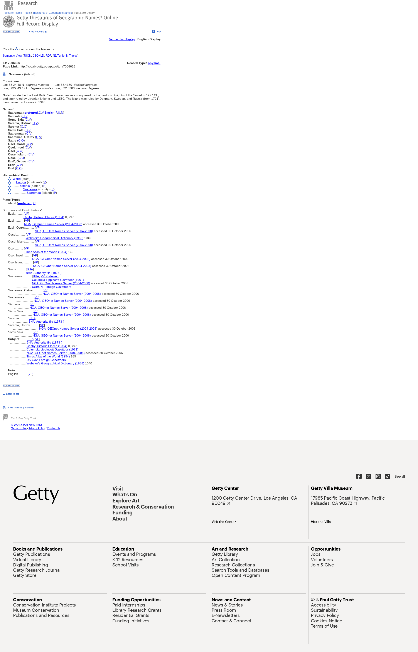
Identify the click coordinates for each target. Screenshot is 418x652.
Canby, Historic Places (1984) (44, 217)
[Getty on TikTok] (387, 476)
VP (26, 213)
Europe (21, 182)
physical (154, 63)
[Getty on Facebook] (359, 476)
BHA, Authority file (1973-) (44, 273)
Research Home (13, 12)
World (17, 178)
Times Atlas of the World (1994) (45, 252)
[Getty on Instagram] (378, 476)
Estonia (25, 185)
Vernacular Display (122, 39)
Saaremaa (30, 189)
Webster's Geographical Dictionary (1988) (54, 238)
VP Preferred (50, 276)
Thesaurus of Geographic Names (52, 12)
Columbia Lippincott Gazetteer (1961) (58, 279)
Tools (27, 12)
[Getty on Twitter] (368, 476)
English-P (50, 112)
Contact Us (53, 428)
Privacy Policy (37, 428)
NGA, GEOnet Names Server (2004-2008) (53, 224)
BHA (30, 269)
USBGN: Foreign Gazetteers (51, 286)
